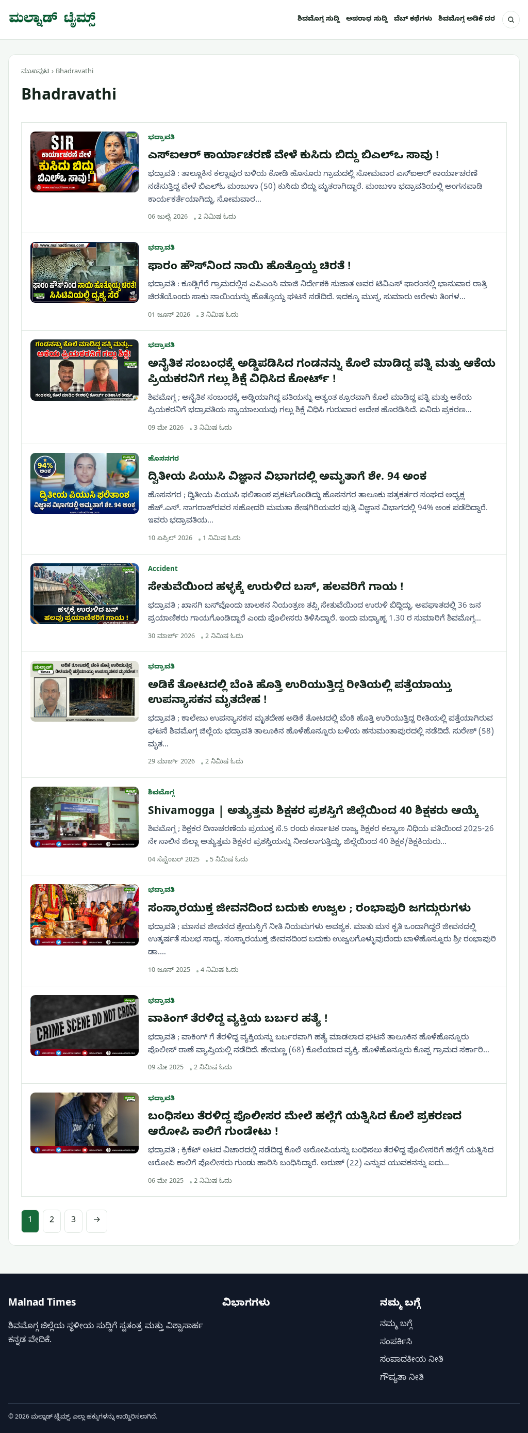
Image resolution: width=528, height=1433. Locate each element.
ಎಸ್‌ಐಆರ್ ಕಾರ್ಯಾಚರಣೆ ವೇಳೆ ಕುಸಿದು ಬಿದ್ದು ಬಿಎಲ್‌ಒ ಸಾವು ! (293, 157)
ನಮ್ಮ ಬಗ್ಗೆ (396, 1325)
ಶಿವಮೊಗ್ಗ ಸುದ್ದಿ (319, 19)
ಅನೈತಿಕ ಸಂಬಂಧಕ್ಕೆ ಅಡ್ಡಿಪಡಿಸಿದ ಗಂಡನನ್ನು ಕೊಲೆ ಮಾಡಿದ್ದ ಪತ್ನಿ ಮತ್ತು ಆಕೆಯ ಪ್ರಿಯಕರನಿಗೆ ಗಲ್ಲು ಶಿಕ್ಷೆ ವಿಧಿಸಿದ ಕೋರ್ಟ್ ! (322, 373)
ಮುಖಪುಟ (35, 72)
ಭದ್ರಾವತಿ (161, 138)
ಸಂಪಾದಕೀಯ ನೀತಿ (411, 1360)
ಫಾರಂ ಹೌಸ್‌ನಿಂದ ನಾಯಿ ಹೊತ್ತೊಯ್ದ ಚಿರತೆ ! (249, 267)
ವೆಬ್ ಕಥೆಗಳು (413, 19)
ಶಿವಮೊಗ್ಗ (161, 793)
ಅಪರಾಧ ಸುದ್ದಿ (367, 19)
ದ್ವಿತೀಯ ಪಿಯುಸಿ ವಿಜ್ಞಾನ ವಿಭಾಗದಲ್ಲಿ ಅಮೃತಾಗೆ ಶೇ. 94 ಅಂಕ (287, 478)
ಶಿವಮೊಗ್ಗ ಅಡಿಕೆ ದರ (466, 19)
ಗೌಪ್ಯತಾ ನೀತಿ (402, 1378)
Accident (163, 570)
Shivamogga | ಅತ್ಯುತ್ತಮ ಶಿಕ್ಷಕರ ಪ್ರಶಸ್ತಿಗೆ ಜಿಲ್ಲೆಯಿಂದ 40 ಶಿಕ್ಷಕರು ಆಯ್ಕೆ (313, 812)
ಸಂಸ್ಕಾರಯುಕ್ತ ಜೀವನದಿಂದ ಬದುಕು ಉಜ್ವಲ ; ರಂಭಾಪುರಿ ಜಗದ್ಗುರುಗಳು (309, 910)
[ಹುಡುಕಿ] (511, 19)
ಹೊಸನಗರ (163, 459)
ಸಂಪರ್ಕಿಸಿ (396, 1342)
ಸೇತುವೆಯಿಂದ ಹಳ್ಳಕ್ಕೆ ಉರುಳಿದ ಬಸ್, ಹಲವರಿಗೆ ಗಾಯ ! (276, 588)
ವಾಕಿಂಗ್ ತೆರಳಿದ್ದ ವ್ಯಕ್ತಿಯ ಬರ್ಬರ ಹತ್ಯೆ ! (238, 1020)
